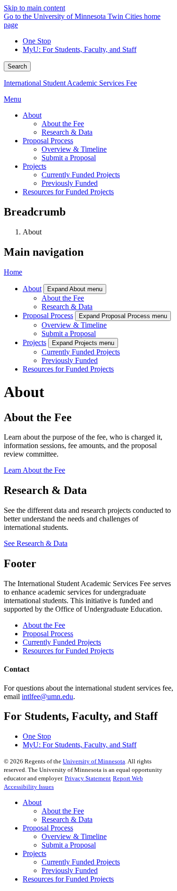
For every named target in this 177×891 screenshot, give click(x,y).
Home (13, 272)
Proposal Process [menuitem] (48, 141)
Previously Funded (70, 360)
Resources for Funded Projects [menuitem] (68, 192)
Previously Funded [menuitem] (70, 183)
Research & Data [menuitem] (67, 132)
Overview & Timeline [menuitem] (74, 149)
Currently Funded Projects (81, 352)
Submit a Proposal (69, 333)
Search (17, 66)
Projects (34, 342)
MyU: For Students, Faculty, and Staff (79, 49)
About (32, 289)
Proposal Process (48, 315)
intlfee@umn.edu (47, 696)
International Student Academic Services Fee (70, 83)
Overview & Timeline (74, 325)
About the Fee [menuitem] (63, 124)
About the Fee (63, 298)
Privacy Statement (88, 778)
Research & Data (67, 307)
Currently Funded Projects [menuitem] (81, 175)
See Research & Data (35, 543)
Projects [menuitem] (34, 166)
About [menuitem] (32, 115)
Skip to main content (34, 8)
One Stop (37, 41)
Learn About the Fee (34, 470)
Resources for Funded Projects (68, 369)
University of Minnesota (94, 761)
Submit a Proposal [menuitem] (69, 158)
